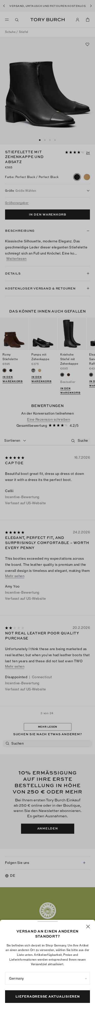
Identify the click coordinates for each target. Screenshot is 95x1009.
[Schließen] (88, 926)
